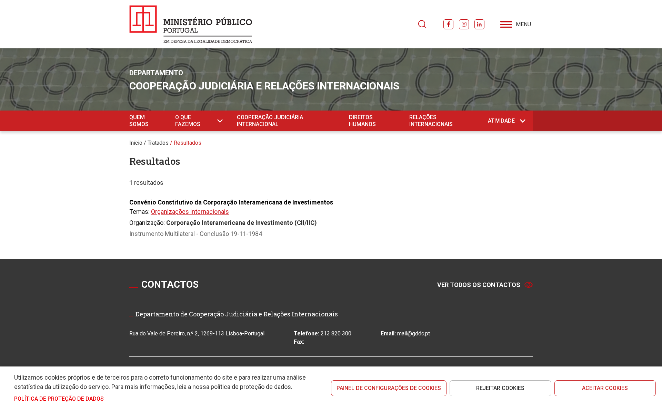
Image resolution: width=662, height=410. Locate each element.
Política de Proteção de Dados (59, 398)
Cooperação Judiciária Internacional (270, 120)
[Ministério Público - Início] (190, 24)
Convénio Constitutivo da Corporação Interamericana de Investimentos (231, 202)
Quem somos (139, 120)
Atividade (501, 120)
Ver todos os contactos (478, 284)
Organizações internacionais (190, 211)
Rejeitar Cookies (500, 388)
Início (135, 143)
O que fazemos (187, 120)
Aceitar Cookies (605, 388)
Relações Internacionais (431, 120)
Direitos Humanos (362, 120)
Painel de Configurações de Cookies (389, 388)
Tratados (158, 143)
